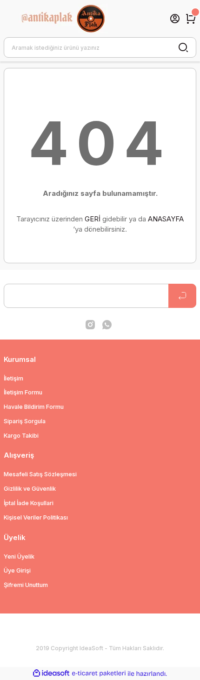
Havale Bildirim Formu (34, 406)
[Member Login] (174, 18)
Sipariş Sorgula (25, 421)
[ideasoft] (51, 673)
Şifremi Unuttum (26, 584)
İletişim (13, 378)
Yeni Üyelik (19, 556)
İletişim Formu (23, 392)
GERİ (92, 218)
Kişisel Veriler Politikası (36, 517)
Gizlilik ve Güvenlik (30, 488)
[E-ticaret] (99, 673)
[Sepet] (190, 18)
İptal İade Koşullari (28, 503)
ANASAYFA (166, 218)
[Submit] (182, 296)
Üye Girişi (17, 570)
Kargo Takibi (21, 435)
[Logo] (73, 18)
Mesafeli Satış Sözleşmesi (40, 474)
